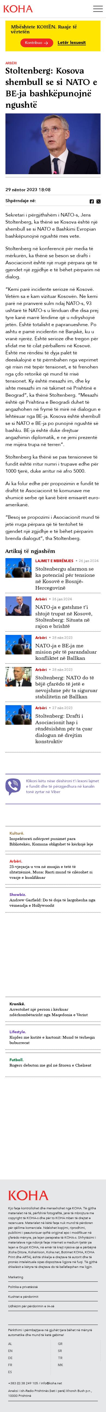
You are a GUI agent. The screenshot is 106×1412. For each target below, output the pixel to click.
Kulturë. (17, 833)
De (10, 1358)
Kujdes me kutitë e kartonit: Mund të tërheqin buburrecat (52, 1040)
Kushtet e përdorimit (23, 1297)
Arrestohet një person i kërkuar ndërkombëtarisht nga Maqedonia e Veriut (49, 1012)
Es (10, 1372)
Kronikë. (17, 1004)
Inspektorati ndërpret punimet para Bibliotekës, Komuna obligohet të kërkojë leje (51, 841)
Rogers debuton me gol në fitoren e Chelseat (50, 1065)
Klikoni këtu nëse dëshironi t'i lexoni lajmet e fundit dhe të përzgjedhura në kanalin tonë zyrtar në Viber (62, 786)
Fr (10, 1365)
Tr (60, 1358)
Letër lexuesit (72, 42)
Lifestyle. (18, 1032)
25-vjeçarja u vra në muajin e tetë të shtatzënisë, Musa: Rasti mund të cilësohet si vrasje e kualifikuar (51, 872)
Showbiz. (18, 894)
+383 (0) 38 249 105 (23, 1383)
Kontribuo (34, 42)
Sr (60, 1351)
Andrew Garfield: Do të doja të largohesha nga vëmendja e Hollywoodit (52, 903)
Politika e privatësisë (23, 1287)
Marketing (15, 1277)
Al (10, 1344)
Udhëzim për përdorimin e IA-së (31, 1306)
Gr (60, 1344)
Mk (60, 1365)
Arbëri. (16, 861)
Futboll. (17, 1060)
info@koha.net (51, 1383)
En (10, 1351)
